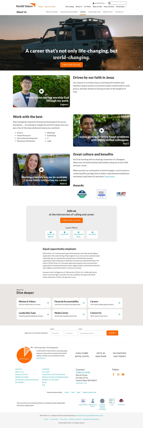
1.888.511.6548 (83, 372)
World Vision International (55, 377)
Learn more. (110, 176)
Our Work (87, 6)
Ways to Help (97, 6)
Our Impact (92, 234)
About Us (79, 6)
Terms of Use (64, 419)
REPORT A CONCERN (50, 380)
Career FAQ (65, 234)
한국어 (44, 382)
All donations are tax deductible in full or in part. (89, 415)
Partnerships (120, 6)
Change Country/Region (53, 374)
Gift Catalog (69, 6)
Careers (45, 369)
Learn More (40, 358)
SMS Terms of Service (75, 419)
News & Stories (109, 6)
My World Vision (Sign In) (26, 380)
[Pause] (139, 67)
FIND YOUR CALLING (71, 65)
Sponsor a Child (50, 6)
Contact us (81, 383)
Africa (67, 392)
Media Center (21, 374)
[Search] (109, 3)
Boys (78, 392)
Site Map (46, 372)
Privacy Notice (54, 419)
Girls (73, 392)
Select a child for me (89, 392)
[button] (41, 91)
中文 (43, 385)
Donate (40, 6)
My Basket (20, 382)
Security (46, 419)
